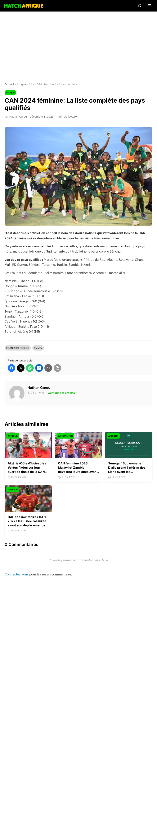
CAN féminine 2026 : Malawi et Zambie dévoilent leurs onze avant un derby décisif (78, 469)
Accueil (9, 84)
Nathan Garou (39, 388)
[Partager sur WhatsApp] (30, 368)
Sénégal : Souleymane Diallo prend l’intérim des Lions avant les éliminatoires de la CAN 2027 (127, 471)
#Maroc (38, 348)
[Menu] (150, 6)
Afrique (21, 84)
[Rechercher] (140, 6)
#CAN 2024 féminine (17, 348)
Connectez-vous (17, 574)
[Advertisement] (78, 44)
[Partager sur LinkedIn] (39, 368)
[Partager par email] (48, 368)
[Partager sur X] (21, 368)
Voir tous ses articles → (62, 392)
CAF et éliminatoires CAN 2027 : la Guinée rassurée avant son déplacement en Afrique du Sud (27, 523)
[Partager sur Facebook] (11, 368)
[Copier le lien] (57, 368)
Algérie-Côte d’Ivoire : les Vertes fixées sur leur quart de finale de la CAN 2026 (27, 469)
